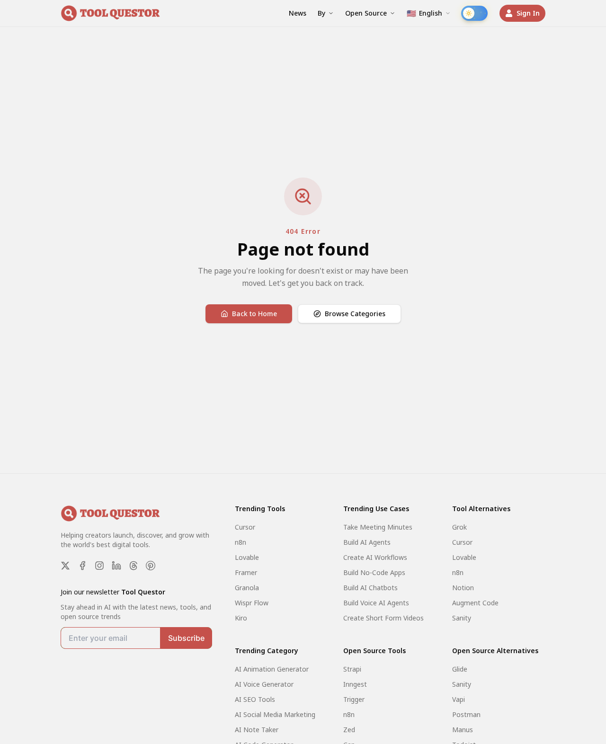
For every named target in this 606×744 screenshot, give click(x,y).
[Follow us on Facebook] (82, 565)
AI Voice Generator (264, 684)
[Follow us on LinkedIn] (116, 565)
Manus (462, 729)
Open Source (366, 13)
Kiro (241, 617)
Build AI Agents (367, 542)
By (321, 13)
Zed (349, 729)
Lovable (247, 557)
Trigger (354, 699)
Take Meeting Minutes (377, 527)
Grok (459, 527)
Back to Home (254, 313)
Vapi (458, 699)
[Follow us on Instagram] (99, 565)
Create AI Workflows (375, 557)
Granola (247, 587)
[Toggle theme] (474, 13)
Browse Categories (355, 313)
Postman (466, 714)
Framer (246, 572)
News (297, 13)
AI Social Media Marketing (275, 714)
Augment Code (475, 602)
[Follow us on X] (65, 565)
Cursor (245, 527)
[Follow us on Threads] (133, 565)
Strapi (352, 668)
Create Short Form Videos (383, 617)
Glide (459, 668)
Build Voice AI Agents (376, 602)
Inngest (355, 684)
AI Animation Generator (272, 668)
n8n (240, 542)
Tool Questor (143, 591)
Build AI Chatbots (370, 587)
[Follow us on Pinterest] (150, 565)
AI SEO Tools (255, 699)
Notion (463, 587)
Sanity (461, 617)
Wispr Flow (251, 602)
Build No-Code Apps (374, 572)
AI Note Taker (256, 729)
